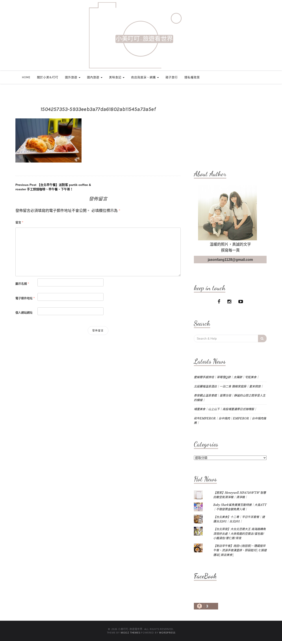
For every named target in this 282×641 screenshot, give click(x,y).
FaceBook (205, 576)
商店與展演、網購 (144, 77)
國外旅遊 (71, 77)
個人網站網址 (24, 312)
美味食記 (115, 77)
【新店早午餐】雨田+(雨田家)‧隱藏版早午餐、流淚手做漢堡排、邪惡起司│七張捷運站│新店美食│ (240, 550)
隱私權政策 (192, 77)
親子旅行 (171, 77)
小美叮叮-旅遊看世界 (144, 39)
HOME (26, 77)
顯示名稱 (22, 283)
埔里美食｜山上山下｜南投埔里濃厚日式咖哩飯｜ (225, 409)
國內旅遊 (93, 77)
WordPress (167, 632)
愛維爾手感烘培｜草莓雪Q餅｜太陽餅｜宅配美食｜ (226, 377)
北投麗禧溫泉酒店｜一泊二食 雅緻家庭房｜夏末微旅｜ (228, 386)
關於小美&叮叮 (47, 77)
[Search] (262, 338)
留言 (19, 222)
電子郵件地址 (25, 298)
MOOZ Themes (130, 632)
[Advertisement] (230, 127)
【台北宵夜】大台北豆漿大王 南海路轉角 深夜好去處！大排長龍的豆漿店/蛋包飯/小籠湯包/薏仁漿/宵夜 (239, 533)
